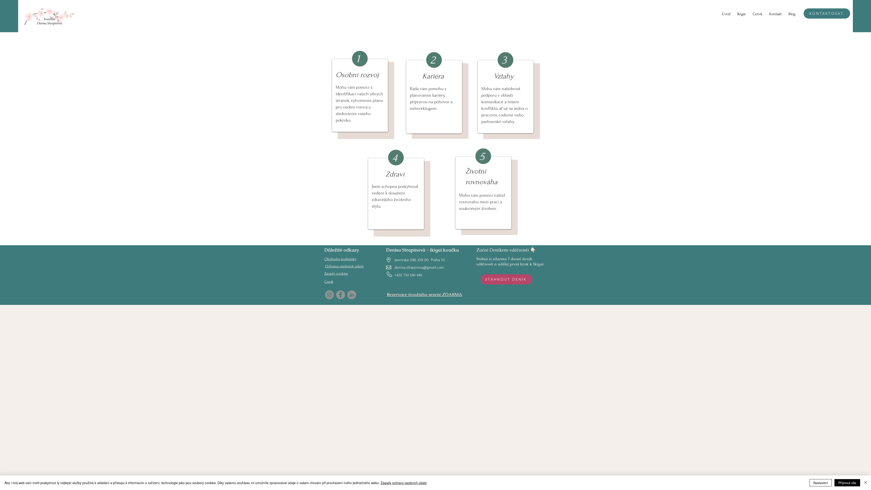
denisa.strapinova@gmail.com (419, 267)
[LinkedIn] (351, 294)
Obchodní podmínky (340, 259)
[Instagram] (329, 294)
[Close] (865, 482)
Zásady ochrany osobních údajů (404, 482)
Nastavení (820, 482)
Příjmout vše (847, 482)
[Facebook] (340, 294)
